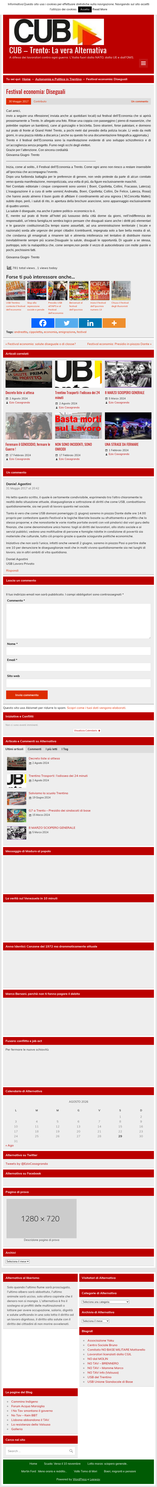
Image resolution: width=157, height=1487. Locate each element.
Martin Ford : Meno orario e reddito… (44, 1471)
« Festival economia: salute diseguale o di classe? (41, 344)
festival (82, 332)
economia (50, 332)
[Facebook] (42, 323)
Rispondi (12, 570)
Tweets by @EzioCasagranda (27, 1164)
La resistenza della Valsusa (30, 1424)
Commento (16, 600)
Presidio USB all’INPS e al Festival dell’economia (55, 307)
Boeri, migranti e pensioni (120, 1471)
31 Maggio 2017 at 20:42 (22, 488)
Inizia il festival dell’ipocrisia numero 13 (98, 306)
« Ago (10, 1145)
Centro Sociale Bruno (102, 1345)
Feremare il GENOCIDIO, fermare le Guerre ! (28, 447)
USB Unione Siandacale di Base (110, 1382)
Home (33, 1463)
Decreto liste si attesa (20, 392)
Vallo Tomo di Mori (85, 1471)
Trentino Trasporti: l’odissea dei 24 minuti (77, 395)
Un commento (139, 101)
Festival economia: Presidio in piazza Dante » (119, 344)
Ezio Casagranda (19, 402)
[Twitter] (66, 323)
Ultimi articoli (14, 749)
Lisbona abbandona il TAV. (30, 1420)
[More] (114, 323)
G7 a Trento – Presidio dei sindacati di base (60, 810)
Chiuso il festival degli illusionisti (120, 304)
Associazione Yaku (100, 1340)
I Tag (65, 749)
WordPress (80, 1479)
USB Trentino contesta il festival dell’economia (15, 306)
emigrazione (67, 332)
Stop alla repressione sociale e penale (35, 306)
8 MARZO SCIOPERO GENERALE (124, 392)
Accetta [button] (84, 9)
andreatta (20, 332)
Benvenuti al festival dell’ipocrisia (76, 306)
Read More (99, 9)
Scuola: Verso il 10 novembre (62, 1463)
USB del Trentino (99, 1377)
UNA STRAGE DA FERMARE (121, 444)
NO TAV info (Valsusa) (103, 1372)
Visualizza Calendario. (86, 730)
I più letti (51, 749)
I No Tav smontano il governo (32, 1411)
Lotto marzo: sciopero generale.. (107, 1463)
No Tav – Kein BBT (24, 1415)
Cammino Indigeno (24, 1401)
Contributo (40, 101)
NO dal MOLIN (97, 1359)
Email (12, 659)
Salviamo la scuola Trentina (48, 793)
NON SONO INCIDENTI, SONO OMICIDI (73, 447)
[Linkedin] (90, 323)
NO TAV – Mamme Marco (105, 1368)
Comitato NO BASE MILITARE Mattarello (116, 1349)
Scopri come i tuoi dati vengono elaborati (96, 708)
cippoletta (35, 332)
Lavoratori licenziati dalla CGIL (109, 1354)
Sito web (13, 675)
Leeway (95, 1479)
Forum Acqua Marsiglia (28, 1406)
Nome (12, 643)
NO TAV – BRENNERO (103, 1363)
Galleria (17, 1429)
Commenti (34, 749)
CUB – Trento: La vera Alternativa (58, 50)
